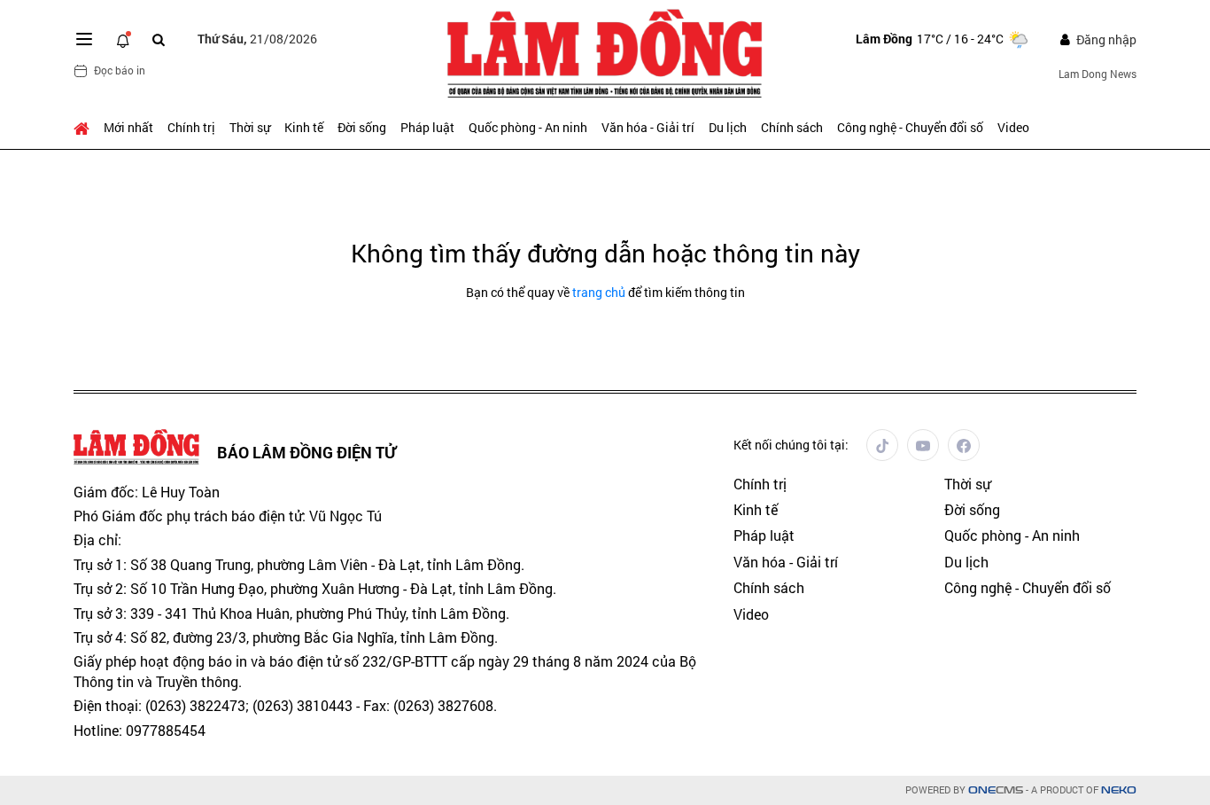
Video (1013, 127)
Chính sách (792, 127)
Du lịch (728, 127)
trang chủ (598, 292)
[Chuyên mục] (84, 39)
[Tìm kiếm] (158, 39)
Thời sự (249, 127)
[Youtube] (923, 445)
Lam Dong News (1097, 73)
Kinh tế (303, 127)
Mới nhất (128, 127)
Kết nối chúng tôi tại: (791, 444)
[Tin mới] (123, 39)
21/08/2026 (257, 38)
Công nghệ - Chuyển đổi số (910, 127)
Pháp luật (427, 127)
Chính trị (191, 127)
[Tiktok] (882, 445)
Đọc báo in (119, 70)
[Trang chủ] (85, 127)
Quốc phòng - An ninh (528, 127)
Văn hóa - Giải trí (647, 127)
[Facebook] (964, 445)
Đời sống (361, 127)
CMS (995, 790)
